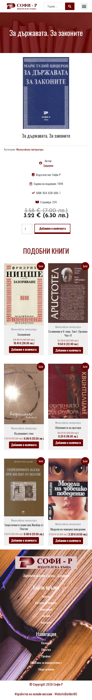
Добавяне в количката (52, 228)
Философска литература (29, 149)
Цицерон (48, 165)
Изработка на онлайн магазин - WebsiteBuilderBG (46, 693)
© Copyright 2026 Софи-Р (46, 684)
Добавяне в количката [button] (24, 349)
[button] (84, 6)
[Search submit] (69, 6)
